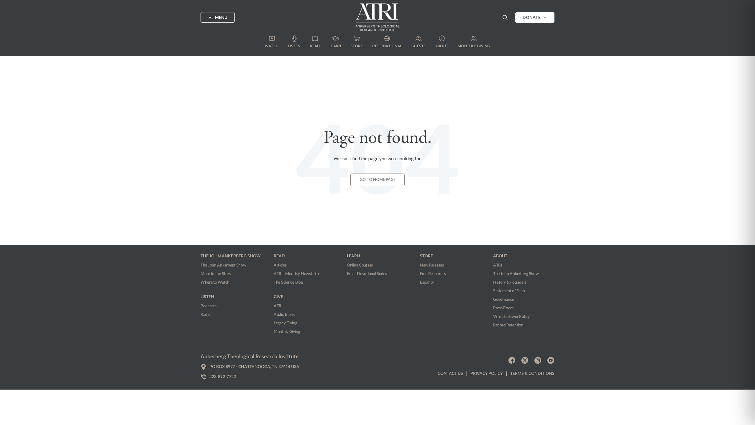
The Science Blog (288, 282)
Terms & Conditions (532, 374)
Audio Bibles (284, 315)
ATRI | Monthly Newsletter (297, 274)
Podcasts (208, 306)
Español (427, 282)
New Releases (432, 265)
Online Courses (360, 265)
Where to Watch (215, 282)
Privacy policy (486, 374)
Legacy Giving (285, 323)
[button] (505, 17)
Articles (280, 265)
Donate (532, 17)
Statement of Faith (509, 291)
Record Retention (508, 325)
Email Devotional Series (367, 274)
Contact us (450, 374)
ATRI (278, 306)
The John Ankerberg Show (223, 265)
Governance (503, 300)
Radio (206, 315)
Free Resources (433, 274)
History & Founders (509, 282)
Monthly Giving (287, 332)
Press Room (503, 308)
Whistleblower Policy (511, 317)
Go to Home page (377, 179)
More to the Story (216, 274)
